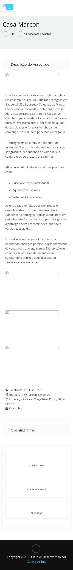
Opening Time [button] (22, 430)
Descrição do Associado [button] (29, 64)
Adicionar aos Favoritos (37, 33)
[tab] (36, 64)
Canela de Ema (36, 561)
